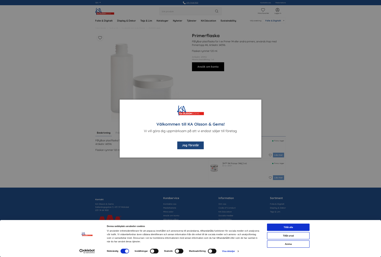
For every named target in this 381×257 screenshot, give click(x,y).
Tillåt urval (288, 235)
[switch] (154, 251)
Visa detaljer (228, 251)
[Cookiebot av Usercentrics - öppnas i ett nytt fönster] (87, 251)
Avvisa (288, 244)
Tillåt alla (288, 227)
